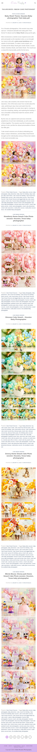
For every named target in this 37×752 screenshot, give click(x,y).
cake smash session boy (7, 431)
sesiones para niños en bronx (10, 440)
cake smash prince (30, 429)
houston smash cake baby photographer (18, 719)
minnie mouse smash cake (17, 724)
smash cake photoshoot (28, 206)
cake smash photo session (20, 197)
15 (26, 737)
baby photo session (28, 192)
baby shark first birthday (23, 194)
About (10, 746)
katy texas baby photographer (22, 720)
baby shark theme (7, 195)
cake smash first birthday (19, 195)
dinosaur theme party (13, 433)
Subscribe (29, 746)
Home (5, 746)
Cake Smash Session (18, 214)
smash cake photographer (15, 206)
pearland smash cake (16, 303)
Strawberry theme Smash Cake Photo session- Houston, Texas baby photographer (18, 219)
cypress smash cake (6, 201)
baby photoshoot (12, 194)
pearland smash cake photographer (10, 726)
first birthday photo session (26, 433)
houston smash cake (20, 434)
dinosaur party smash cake (21, 431)
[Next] (30, 737)
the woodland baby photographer (13, 209)
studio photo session (19, 208)
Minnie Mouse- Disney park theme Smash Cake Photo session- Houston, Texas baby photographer (19, 576)
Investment (17, 746)
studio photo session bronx (28, 565)
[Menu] (2, 3)
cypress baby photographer (15, 717)
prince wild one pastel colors (15, 438)
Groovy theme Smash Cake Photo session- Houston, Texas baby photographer (18, 456)
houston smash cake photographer (22, 202)
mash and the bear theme (18, 722)
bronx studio (11, 427)
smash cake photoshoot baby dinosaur (17, 443)
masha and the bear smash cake (17, 560)
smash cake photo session (8, 441)
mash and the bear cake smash (22, 558)
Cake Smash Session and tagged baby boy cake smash (20, 199)
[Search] (35, 3)
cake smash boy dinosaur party (22, 427)
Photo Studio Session (18, 13)
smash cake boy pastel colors (25, 440)
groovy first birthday (13, 553)
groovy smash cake (23, 553)
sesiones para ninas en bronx (21, 204)
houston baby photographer (19, 201)
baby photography (27, 293)
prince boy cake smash (25, 436)
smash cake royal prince (7, 208)
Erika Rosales (27, 22)
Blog (23, 746)
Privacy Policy (18, 747)
